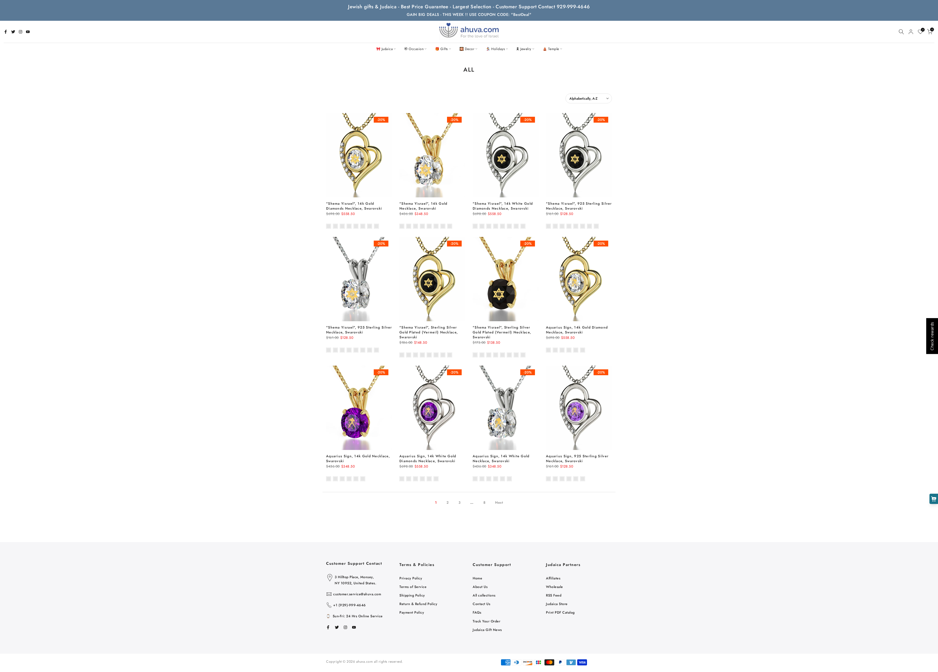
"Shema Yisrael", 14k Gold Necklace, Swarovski (423, 206)
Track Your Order (486, 621)
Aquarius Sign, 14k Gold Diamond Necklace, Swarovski (577, 330)
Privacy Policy (410, 578)
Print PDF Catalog (560, 612)
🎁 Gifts (441, 48)
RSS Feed (553, 595)
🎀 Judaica (384, 48)
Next (499, 502)
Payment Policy (411, 612)
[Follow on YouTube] (28, 32)
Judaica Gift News (487, 629)
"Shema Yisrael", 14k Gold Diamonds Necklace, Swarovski (354, 206)
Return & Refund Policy (418, 603)
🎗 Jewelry (523, 48)
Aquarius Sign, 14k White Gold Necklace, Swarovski (501, 458)
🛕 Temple (551, 48)
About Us (480, 586)
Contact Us (481, 603)
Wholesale (554, 586)
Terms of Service (412, 586)
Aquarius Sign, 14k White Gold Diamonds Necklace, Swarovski (427, 458)
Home (477, 578)
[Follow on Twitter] (13, 32)
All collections (484, 595)
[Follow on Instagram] (20, 32)
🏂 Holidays (495, 48)
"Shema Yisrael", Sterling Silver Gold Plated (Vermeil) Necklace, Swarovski (428, 332)
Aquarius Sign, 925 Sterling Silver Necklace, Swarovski (577, 458)
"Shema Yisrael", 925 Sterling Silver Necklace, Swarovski (579, 206)
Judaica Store (557, 603)
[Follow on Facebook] (6, 32)
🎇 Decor (467, 48)
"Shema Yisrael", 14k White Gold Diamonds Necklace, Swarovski (503, 206)
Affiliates (553, 578)
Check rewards (932, 336)
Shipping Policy (412, 595)
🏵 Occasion (414, 48)
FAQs (477, 612)
